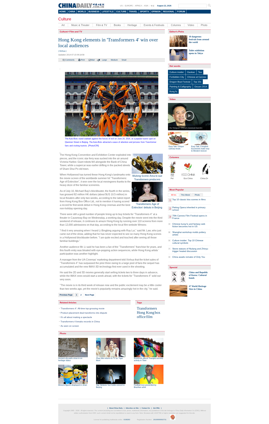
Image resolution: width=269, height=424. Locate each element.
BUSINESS (93, 11)
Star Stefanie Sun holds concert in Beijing (110, 386)
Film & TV (101, 25)
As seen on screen (70, 326)
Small (124, 60)
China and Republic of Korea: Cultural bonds (198, 275)
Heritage (132, 25)
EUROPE (129, 6)
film (149, 317)
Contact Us (146, 408)
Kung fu (173, 91)
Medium (114, 60)
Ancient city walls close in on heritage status (70, 359)
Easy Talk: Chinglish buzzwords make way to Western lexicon (200, 148)
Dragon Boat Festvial (180, 82)
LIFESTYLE (108, 11)
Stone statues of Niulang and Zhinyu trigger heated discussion (190, 249)
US (121, 6)
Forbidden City (177, 77)
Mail (93, 60)
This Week (185, 195)
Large (104, 60)
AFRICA (138, 6)
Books (117, 25)
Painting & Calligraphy (180, 86)
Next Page (89, 295)
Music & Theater (80, 25)
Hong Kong (145, 312)
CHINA (71, 11)
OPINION (155, 11)
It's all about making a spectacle (76, 317)
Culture (64, 19)
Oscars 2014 (200, 86)
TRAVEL (133, 11)
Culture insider (177, 72)
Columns (176, 25)
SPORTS (144, 11)
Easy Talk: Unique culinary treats (176, 147)
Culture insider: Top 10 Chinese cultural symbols (187, 241)
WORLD (82, 11)
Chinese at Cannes (196, 77)
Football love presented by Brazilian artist (145, 386)
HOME (62, 11)
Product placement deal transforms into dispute (84, 313)
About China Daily (116, 408)
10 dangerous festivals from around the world (199, 39)
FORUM (181, 11)
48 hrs (173, 195)
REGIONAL (169, 11)
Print (83, 60)
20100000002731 (159, 419)
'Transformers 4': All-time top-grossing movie (82, 308)
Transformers (147, 308)
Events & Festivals (154, 25)
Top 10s (197, 82)
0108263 (127, 419)
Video (191, 25)
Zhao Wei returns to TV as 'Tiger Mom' (109, 359)
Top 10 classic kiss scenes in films (189, 199)
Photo (204, 25)
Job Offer (156, 408)
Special (173, 267)
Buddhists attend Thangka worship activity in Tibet (148, 359)
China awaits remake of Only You (188, 257)
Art (63, 25)
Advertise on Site (132, 408)
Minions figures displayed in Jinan (72, 385)
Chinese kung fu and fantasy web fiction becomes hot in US (188, 225)
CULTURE (121, 11)
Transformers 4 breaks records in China (80, 321)
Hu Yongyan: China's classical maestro (186, 128)
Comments (69, 60)
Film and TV (75, 31)
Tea (200, 72)
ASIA (146, 6)
